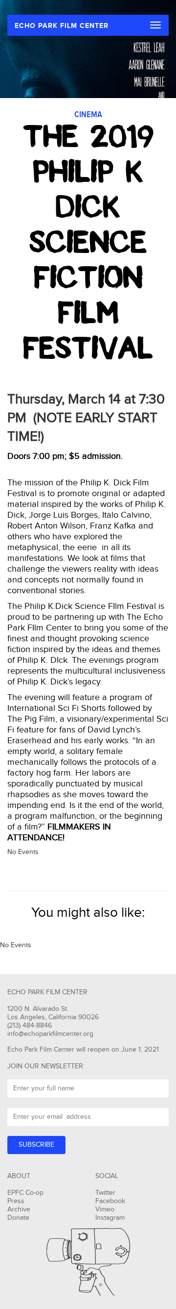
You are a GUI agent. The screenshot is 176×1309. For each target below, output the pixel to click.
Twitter (105, 1193)
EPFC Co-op (25, 1193)
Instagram (110, 1218)
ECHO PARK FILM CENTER (62, 26)
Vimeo (104, 1209)
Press (15, 1201)
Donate (18, 1218)
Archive (18, 1209)
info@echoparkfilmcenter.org (50, 1034)
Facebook (110, 1201)
